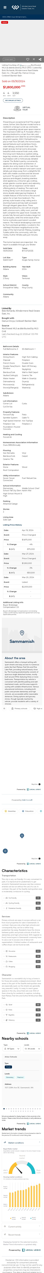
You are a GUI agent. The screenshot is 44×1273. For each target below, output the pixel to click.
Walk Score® (27, 800)
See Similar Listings (13, 100)
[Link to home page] (15, 7)
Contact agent (9, 59)
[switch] (28, 59)
